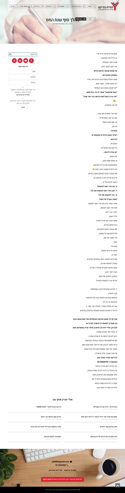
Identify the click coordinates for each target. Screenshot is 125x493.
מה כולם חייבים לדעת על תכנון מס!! (103, 436)
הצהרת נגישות (70, 470)
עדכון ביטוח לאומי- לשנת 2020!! (49, 407)
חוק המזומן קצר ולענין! (108, 426)
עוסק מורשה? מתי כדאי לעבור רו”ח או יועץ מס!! (99, 416)
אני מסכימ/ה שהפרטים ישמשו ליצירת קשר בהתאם (23, 92)
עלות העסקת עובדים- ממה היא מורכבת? (45, 426)
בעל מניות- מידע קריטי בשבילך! (105, 407)
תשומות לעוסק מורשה (52, 436)
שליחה (23, 107)
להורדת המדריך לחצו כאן (107, 387)
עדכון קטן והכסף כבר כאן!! (51, 416)
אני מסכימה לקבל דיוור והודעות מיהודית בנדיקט (23, 102)
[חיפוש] (10, 54)
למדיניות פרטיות (23, 94)
